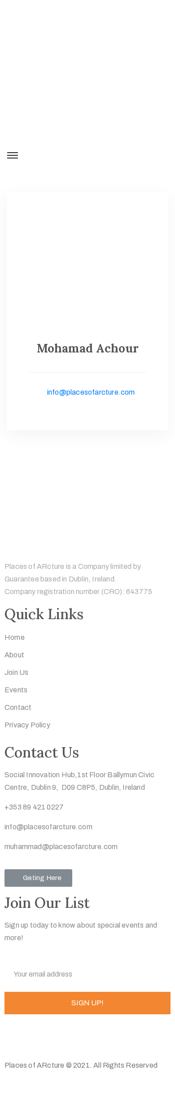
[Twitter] (12, 1038)
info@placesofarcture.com (90, 392)
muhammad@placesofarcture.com (61, 846)
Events (15, 690)
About (14, 655)
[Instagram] (47, 1038)
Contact (17, 707)
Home (14, 637)
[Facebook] (30, 1038)
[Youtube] (83, 1038)
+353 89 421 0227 (34, 807)
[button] (38, 878)
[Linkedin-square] (65, 1038)
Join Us (16, 672)
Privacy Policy (27, 725)
